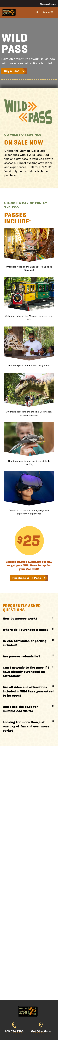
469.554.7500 (14, 1031)
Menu (47, 12)
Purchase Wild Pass (26, 578)
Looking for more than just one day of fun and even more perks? (26, 726)
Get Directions (41, 1031)
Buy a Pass (12, 71)
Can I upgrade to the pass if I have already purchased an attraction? (26, 672)
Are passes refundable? (21, 656)
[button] (29, 618)
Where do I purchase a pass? (25, 629)
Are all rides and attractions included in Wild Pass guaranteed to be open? (28, 691)
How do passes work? (20, 618)
